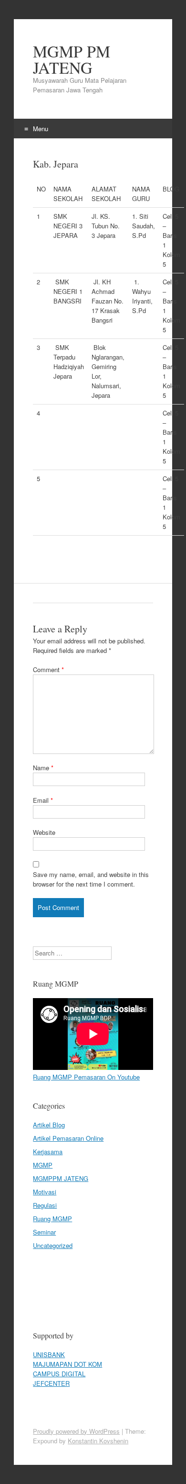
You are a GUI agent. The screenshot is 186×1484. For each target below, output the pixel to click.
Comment (48, 669)
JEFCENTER (51, 1383)
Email (43, 800)
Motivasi (44, 1191)
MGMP (42, 1164)
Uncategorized (52, 1245)
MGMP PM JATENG (71, 59)
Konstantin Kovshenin (98, 1440)
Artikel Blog (49, 1124)
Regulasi (45, 1205)
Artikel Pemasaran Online (68, 1138)
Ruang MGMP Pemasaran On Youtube (86, 1076)
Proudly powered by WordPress (76, 1431)
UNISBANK (49, 1354)
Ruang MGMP (52, 1218)
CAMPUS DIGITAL (59, 1373)
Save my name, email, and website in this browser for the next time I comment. (91, 879)
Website (44, 832)
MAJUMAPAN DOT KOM (67, 1364)
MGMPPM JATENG (60, 1178)
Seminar (44, 1232)
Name (43, 767)
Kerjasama (47, 1151)
